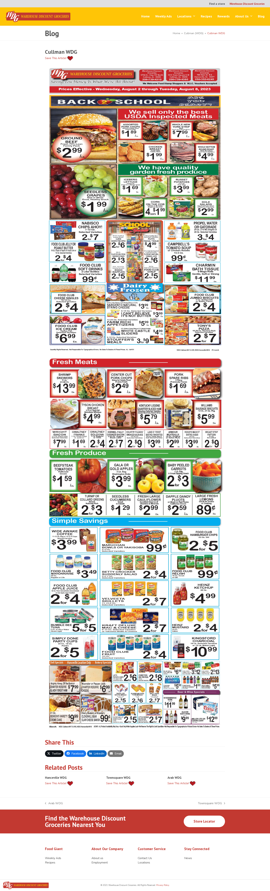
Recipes (50, 863)
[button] (54, 753)
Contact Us (145, 858)
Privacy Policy (162, 885)
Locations (144, 863)
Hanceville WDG (56, 777)
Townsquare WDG (118, 777)
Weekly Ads (53, 858)
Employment (99, 863)
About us (97, 858)
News (188, 858)
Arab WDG (174, 777)
